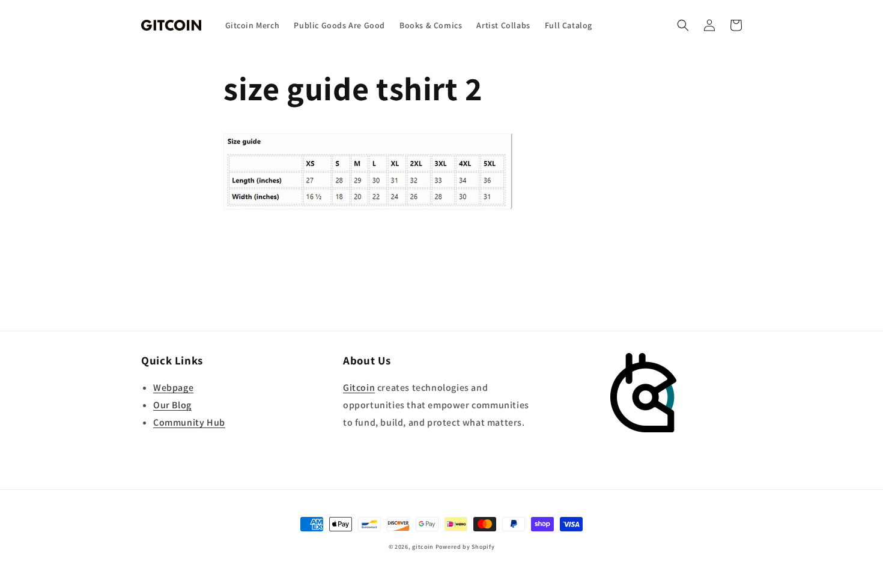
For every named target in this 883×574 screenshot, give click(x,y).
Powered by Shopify (465, 547)
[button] (683, 25)
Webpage (173, 387)
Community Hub (189, 422)
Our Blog (172, 405)
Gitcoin (359, 387)
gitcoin (423, 547)
